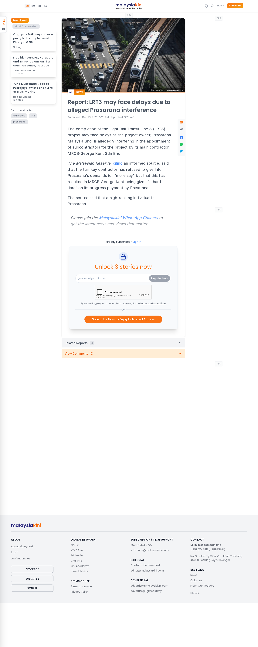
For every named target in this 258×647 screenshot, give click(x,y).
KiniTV (75, 545)
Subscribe (235, 5)
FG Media (77, 555)
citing (118, 163)
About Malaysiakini (23, 546)
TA (45, 6)
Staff (14, 552)
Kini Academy (80, 566)
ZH (39, 6)
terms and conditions (153, 303)
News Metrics (79, 571)
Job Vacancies (20, 558)
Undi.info (76, 561)
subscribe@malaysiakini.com (150, 550)
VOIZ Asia (77, 550)
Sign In (221, 5)
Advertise (32, 569)
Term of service (81, 586)
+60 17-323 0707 (141, 545)
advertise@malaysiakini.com (149, 586)
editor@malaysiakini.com (147, 570)
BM (33, 6)
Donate (32, 588)
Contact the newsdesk (146, 565)
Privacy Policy (80, 592)
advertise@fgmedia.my (146, 591)
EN (27, 6)
